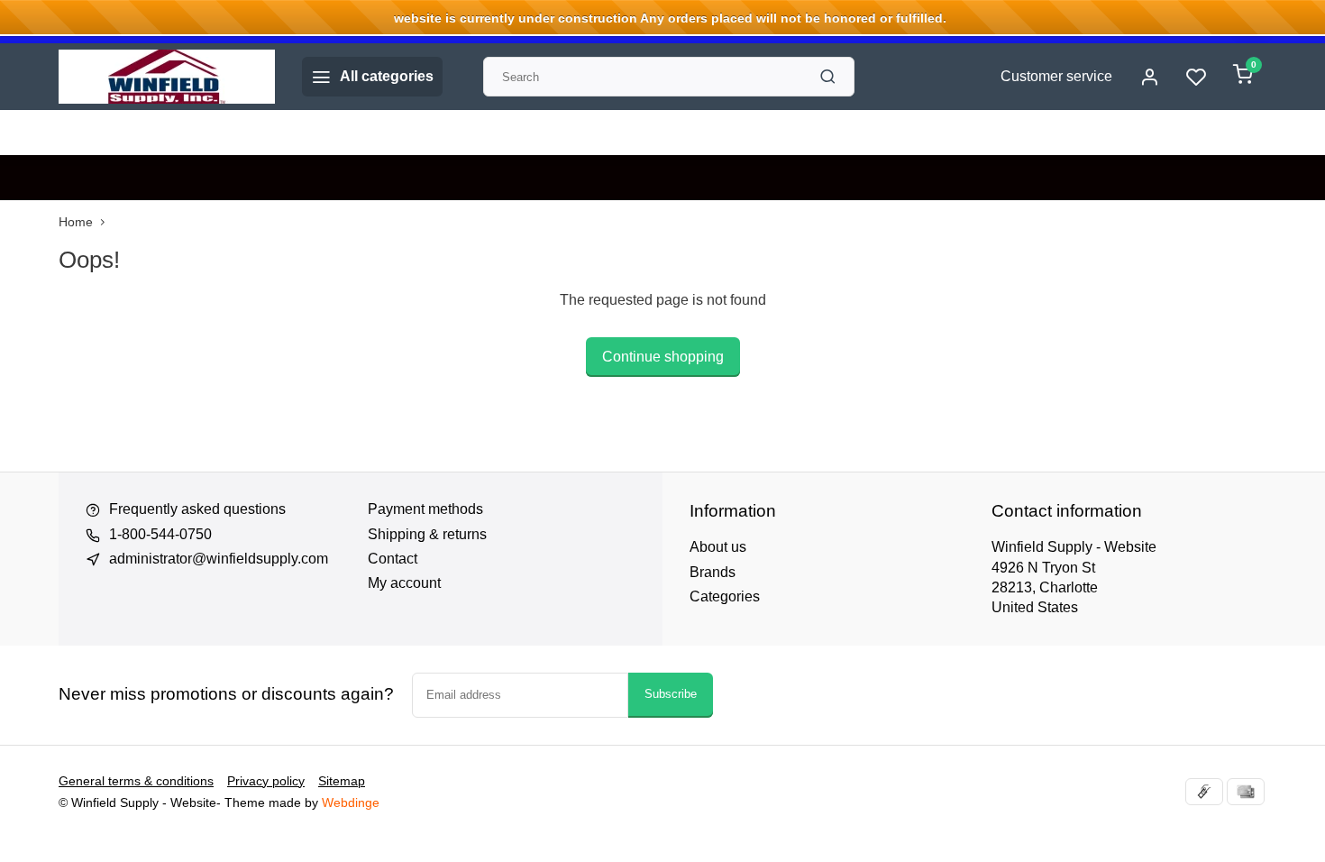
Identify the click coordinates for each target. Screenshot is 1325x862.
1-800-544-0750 (160, 534)
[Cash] (1204, 791)
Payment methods (425, 509)
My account (404, 583)
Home (76, 222)
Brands (713, 572)
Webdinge (350, 803)
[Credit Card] (1246, 791)
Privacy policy (266, 781)
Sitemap (341, 781)
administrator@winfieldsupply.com (218, 558)
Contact (392, 558)
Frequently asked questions (197, 509)
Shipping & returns (427, 534)
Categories (725, 596)
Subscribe (670, 694)
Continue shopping (663, 356)
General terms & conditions (136, 781)
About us (718, 547)
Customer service (1056, 76)
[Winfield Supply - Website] (167, 77)
